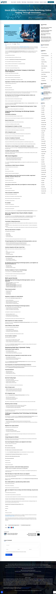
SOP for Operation (44, 567)
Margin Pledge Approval (31, 570)
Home (13, 14)
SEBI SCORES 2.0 (31, 568)
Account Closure (38, 571)
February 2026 (46, 118)
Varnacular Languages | (37, 567)
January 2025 (46, 143)
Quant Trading (46, 74)
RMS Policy (17, 564)
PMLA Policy (7, 565)
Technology (46, 78)
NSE (24, 568)
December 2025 (46, 122)
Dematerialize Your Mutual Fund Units (30, 571)
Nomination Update (18, 571)
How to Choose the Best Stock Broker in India (45, 34)
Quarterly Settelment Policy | (9, 567)
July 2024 (46, 155)
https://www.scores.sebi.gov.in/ (26, 587)
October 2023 (46, 174)
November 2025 (46, 124)
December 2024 (46, 145)
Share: (6, 527)
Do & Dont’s (24, 564)
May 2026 (46, 112)
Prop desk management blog (46, 72)
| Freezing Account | (18, 565)
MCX (27, 568)
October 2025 (46, 126)
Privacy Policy (35, 564)
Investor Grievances (29, 564)
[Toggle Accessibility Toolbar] (2, 592)
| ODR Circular (49, 567)
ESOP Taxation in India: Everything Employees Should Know (46, 28)
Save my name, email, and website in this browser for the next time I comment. (16, 551)
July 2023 (46, 180)
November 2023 (46, 172)
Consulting (46, 59)
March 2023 (46, 186)
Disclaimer (20, 564)
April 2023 (46, 184)
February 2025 (46, 141)
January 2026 (46, 120)
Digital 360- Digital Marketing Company (36, 590)
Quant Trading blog (46, 76)
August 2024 (46, 153)
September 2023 (46, 176)
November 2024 (46, 147)
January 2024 (46, 168)
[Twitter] (10, 527)
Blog (16, 14)
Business (46, 57)
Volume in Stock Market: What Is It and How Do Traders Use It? (46, 40)
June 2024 (46, 157)
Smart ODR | (31, 565)
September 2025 (46, 128)
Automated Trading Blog (46, 55)
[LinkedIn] (13, 527)
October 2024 (46, 149)
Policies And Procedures (46, 565)
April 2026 (46, 114)
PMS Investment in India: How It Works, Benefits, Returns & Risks (46, 37)
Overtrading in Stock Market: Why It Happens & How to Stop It (46, 31)
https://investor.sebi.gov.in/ (25, 588)
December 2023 (46, 170)
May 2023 (46, 182)
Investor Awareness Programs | (38, 565)
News (19, 14)
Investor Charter (12, 565)
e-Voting (22, 571)
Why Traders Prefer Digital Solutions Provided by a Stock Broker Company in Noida (31, 534)
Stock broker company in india (25, 525)
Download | (22, 565)
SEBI (26, 568)
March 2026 (46, 116)
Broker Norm (39, 564)
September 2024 (46, 151)
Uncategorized (46, 80)
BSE (22, 568)
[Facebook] (8, 527)
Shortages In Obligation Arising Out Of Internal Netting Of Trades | (24, 567)
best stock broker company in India (14, 525)
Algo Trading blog (46, 53)
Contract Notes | (26, 565)
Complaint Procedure (45, 564)
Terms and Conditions (11, 564)
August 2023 (46, 178)
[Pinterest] (11, 527)
